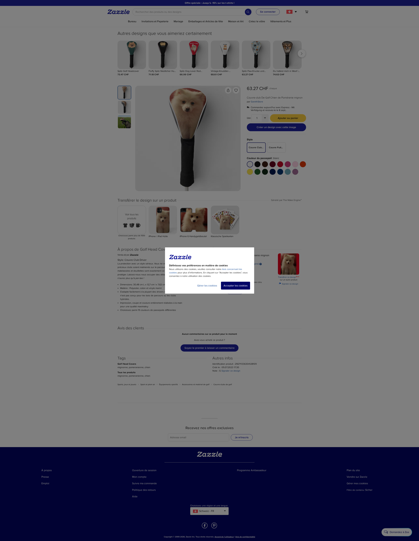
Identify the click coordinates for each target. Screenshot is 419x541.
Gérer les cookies (207, 285)
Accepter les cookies (235, 285)
